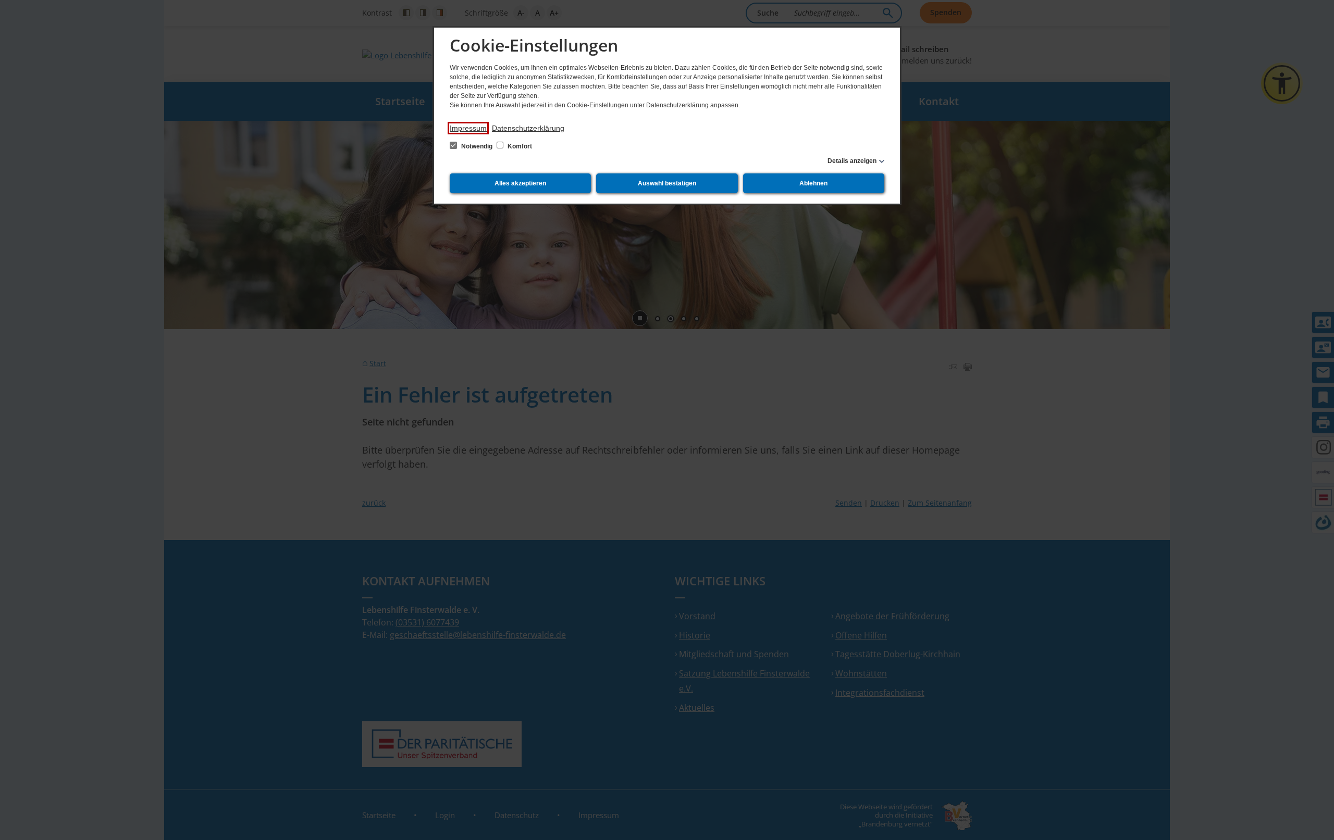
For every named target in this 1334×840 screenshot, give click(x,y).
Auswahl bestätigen (667, 183)
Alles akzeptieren (520, 183)
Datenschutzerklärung (528, 128)
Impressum (468, 128)
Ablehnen (813, 183)
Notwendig (477, 146)
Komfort (519, 146)
